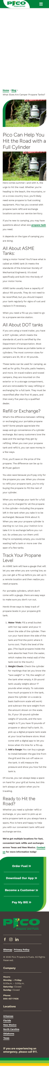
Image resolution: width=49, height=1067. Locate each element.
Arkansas (8, 1016)
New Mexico (9, 1025)
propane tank (38, 225)
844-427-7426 (11, 998)
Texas (6, 1038)
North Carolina (11, 1029)
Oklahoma (8, 1033)
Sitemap (7, 949)
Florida (7, 1020)
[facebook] (5, 939)
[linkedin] (17, 939)
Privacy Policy (21, 949)
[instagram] (11, 939)
